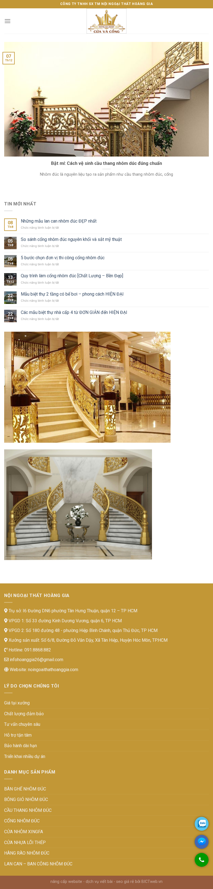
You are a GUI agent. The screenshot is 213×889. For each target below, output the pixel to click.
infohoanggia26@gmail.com (36, 659)
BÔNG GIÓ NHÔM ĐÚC (26, 799)
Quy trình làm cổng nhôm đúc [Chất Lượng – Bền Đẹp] (72, 275)
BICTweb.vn (152, 881)
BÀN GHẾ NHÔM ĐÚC (25, 789)
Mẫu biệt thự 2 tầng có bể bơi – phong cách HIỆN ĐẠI (72, 294)
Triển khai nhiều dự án (24, 756)
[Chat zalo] (202, 824)
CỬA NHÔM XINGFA (23, 831)
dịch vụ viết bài (99, 881)
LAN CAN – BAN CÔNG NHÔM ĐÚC (38, 864)
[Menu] (7, 21)
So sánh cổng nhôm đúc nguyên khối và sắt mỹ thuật (71, 239)
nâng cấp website (66, 881)
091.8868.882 (37, 650)
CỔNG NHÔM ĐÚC (22, 820)
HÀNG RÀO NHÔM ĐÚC (26, 853)
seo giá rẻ (125, 881)
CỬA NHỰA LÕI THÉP (25, 842)
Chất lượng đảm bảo (24, 713)
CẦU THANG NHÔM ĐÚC (28, 810)
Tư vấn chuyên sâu (22, 724)
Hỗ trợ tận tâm (18, 735)
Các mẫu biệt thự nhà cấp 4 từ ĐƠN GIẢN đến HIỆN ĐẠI (74, 312)
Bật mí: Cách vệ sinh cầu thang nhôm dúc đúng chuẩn (106, 163)
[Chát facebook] (202, 842)
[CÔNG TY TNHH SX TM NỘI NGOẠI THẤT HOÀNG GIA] (106, 21)
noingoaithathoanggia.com (53, 669)
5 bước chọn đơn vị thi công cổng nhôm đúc (63, 257)
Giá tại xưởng (17, 703)
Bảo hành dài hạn (20, 745)
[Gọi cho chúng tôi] (202, 862)
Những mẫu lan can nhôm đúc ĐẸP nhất (59, 221)
